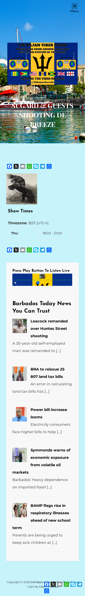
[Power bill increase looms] (19, 414)
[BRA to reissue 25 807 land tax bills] (19, 374)
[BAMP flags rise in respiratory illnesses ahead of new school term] (19, 510)
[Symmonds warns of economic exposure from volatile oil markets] (19, 455)
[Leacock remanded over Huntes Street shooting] (19, 326)
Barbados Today (33, 304)
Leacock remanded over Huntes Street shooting (49, 328)
